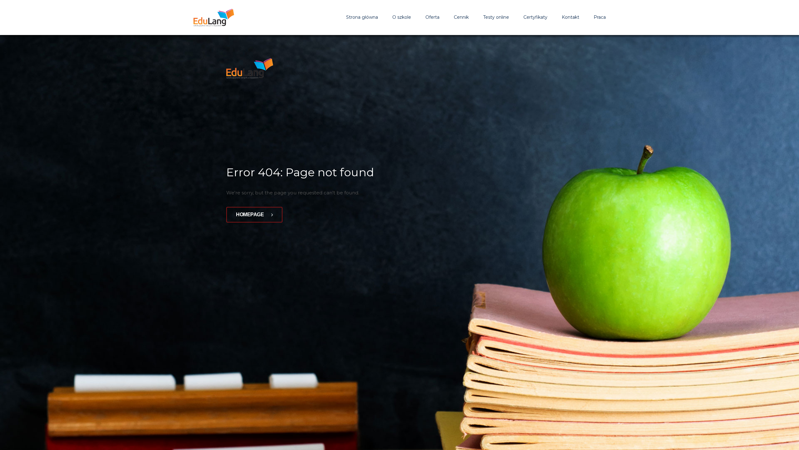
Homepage (250, 214)
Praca (600, 17)
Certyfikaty (535, 17)
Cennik (461, 17)
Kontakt (570, 17)
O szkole (401, 17)
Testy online (496, 17)
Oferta (432, 17)
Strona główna (362, 17)
